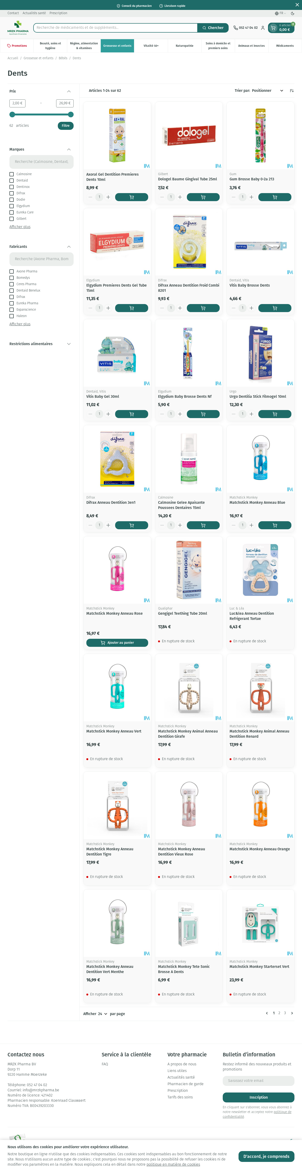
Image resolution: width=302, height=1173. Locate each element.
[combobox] (115, 28)
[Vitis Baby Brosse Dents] (260, 242)
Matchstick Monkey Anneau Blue (257, 502)
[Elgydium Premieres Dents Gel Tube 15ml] (117, 242)
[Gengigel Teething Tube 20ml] (189, 570)
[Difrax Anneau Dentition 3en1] (117, 459)
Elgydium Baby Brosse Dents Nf (185, 396)
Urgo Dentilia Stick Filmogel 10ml (258, 396)
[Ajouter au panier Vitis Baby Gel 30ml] (131, 414)
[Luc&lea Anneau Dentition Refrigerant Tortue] (260, 570)
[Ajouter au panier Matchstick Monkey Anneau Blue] (274, 525)
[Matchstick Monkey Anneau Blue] (260, 459)
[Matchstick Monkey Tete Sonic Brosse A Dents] (189, 923)
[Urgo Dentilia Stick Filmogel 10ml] (260, 353)
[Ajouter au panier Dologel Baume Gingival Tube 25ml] (203, 197)
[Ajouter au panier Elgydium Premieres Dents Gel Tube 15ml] (131, 308)
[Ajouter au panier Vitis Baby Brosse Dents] (274, 308)
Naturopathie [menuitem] (188, 47)
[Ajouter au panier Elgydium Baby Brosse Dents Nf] (203, 414)
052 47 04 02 (37, 1085)
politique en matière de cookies (173, 1165)
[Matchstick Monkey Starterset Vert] (260, 923)
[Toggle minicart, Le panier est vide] (273, 28)
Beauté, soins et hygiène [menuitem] (53, 46)
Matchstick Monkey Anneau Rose (114, 613)
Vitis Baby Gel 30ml (102, 396)
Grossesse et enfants (38, 58)
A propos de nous (182, 1064)
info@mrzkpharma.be (41, 1090)
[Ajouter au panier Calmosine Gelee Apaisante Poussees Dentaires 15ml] (203, 525)
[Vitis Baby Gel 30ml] (117, 353)
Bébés (63, 58)
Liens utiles (177, 1071)
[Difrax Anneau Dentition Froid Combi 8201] (189, 242)
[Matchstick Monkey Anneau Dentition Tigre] (117, 805)
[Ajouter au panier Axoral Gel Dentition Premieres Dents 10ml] (131, 197)
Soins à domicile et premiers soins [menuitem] (220, 46)
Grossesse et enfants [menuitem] (118, 47)
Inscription (259, 1097)
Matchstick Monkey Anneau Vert (113, 731)
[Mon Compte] (262, 27)
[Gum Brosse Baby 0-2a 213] (260, 135)
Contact (13, 13)
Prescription (58, 13)
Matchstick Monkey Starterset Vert (259, 966)
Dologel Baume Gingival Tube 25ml (187, 179)
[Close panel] (297, 4)
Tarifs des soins (180, 1097)
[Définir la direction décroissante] (291, 90)
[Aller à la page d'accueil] (18, 28)
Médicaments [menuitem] (289, 47)
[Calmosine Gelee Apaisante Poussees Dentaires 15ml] (189, 459)
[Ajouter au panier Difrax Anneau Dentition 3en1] (131, 525)
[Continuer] (291, 1013)
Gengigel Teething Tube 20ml (182, 613)
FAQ (105, 1064)
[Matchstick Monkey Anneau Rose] (117, 570)
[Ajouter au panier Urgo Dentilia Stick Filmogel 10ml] (274, 414)
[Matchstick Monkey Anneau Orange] (260, 805)
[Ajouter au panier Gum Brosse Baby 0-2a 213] (274, 197)
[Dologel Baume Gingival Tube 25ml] (189, 135)
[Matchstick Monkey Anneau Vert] (117, 687)
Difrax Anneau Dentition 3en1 (110, 502)
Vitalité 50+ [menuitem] (156, 47)
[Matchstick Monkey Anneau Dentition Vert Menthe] (117, 923)
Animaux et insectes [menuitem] (253, 47)
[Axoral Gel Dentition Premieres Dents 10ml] (117, 135)
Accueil (13, 58)
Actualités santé (34, 13)
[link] (267, 1013)
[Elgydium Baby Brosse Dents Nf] (189, 353)
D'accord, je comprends (266, 1156)
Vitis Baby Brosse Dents (250, 285)
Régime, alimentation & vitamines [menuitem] (85, 46)
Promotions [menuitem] (19, 45)
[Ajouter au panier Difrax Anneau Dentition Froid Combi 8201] (203, 308)
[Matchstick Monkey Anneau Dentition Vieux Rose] (189, 805)
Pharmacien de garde (186, 1084)
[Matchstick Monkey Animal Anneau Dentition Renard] (260, 687)
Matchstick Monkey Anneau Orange (260, 849)
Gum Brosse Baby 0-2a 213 (252, 179)
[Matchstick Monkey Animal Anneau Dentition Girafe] (189, 687)
